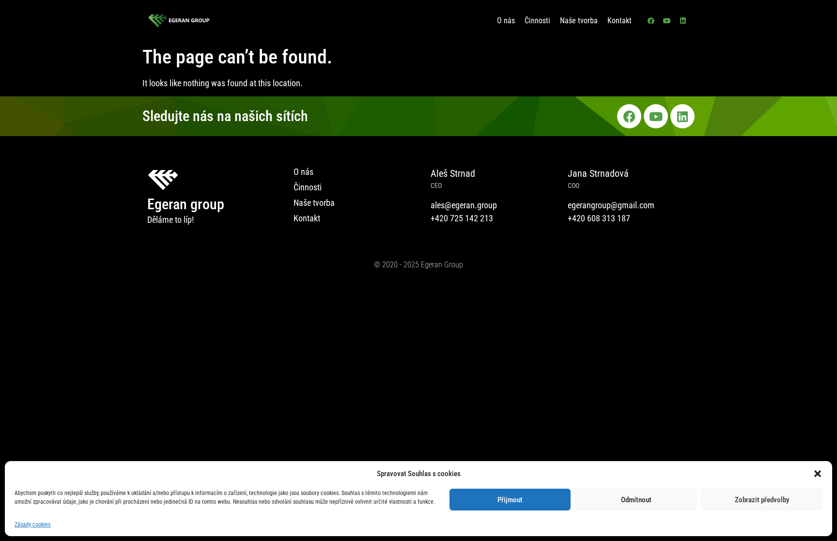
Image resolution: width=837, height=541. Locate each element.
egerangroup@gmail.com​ (611, 205)
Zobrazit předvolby (762, 499)
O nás (506, 20)
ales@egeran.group (464, 205)
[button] (817, 474)
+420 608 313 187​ (599, 218)
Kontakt (619, 20)
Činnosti (537, 20)
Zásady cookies (32, 524)
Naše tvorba (579, 20)
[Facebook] (651, 21)
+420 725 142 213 (462, 218)
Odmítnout (636, 499)
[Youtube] (667, 21)
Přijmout (510, 499)
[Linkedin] (683, 21)
